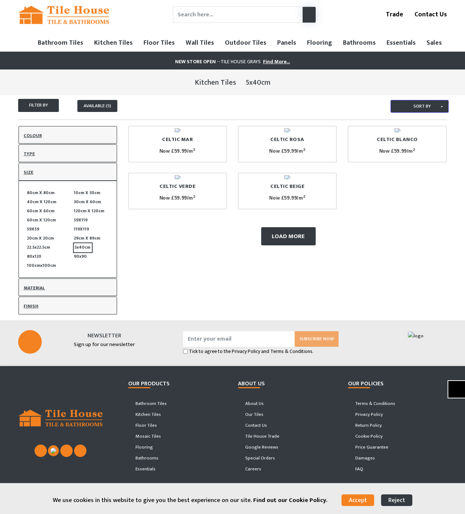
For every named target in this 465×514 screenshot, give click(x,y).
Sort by (421, 106)
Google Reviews (261, 447)
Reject (396, 500)
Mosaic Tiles (147, 436)
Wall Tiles (200, 42)
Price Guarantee (371, 447)
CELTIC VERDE (177, 186)
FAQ (358, 469)
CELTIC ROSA (287, 139)
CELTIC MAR (177, 139)
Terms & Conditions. (292, 351)
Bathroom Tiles (60, 42)
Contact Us (430, 14)
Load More (288, 236)
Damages (364, 458)
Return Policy (368, 425)
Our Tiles (253, 414)
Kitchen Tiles (113, 42)
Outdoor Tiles (245, 42)
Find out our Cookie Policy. (290, 500)
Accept (358, 500)
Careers (252, 469)
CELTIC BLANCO (397, 139)
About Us (254, 403)
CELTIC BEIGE (287, 186)
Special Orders (259, 458)
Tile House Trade (261, 436)
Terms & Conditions (374, 403)
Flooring (319, 42)
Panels (286, 42)
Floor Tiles (159, 42)
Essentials (401, 42)
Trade (393, 14)
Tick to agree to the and (251, 351)
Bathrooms (359, 42)
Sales (434, 42)
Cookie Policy (368, 436)
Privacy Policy (246, 351)
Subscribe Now (316, 339)
